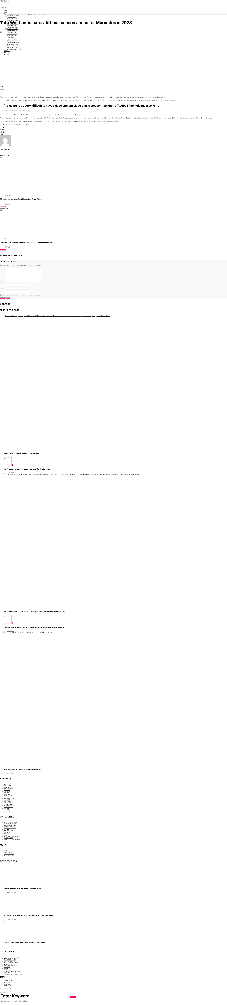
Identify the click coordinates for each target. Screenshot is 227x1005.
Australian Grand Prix (13, 17)
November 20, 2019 (8, 203)
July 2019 (7, 809)
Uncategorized (7, 195)
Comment (2, 281)
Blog (5, 14)
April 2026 (7, 784)
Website (2, 291)
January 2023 (8, 804)
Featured (7, 832)
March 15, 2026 (10, 631)
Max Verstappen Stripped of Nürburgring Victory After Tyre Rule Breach (27, 469)
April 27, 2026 (10, 456)
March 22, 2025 (10, 773)
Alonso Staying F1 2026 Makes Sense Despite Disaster (22, 453)
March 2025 (7, 787)
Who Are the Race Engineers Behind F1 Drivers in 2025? (22, 1002)
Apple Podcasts (24, 124)
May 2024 (6, 792)
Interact (6, 16)
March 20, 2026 (10, 615)
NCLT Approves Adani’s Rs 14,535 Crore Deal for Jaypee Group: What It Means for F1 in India (34, 611)
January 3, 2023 (7, 246)
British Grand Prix (12, 27)
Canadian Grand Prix (12, 29)
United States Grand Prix (12, 839)
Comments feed (9, 854)
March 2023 (7, 801)
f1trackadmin (7, 29)
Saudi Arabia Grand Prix (11, 836)
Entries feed (8, 852)
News (5, 12)
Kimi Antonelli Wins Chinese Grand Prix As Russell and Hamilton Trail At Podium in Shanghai (34, 627)
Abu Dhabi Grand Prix (13, 15)
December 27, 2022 (8, 28)
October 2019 (8, 808)
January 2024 (8, 795)
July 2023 (7, 800)
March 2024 (7, 794)
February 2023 (8, 802)
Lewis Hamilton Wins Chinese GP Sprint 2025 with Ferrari (22, 769)
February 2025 (8, 788)
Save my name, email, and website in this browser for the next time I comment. (22, 295)
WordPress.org (9, 855)
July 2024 (7, 790)
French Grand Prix (12, 30)
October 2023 (8, 797)
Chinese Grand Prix (10, 828)
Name (1, 284)
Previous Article (5, 155)
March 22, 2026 (10, 472)
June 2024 (7, 791)
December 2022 (8, 805)
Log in (6, 850)
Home (5, 10)
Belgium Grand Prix (10, 825)
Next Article (4, 208)
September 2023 (9, 798)
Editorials (7, 829)
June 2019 (7, 811)
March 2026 (7, 785)
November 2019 (8, 807)
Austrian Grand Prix (12, 19)
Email (2, 288)
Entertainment (8, 831)
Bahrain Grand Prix (10, 823)
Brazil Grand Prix (11, 25)
